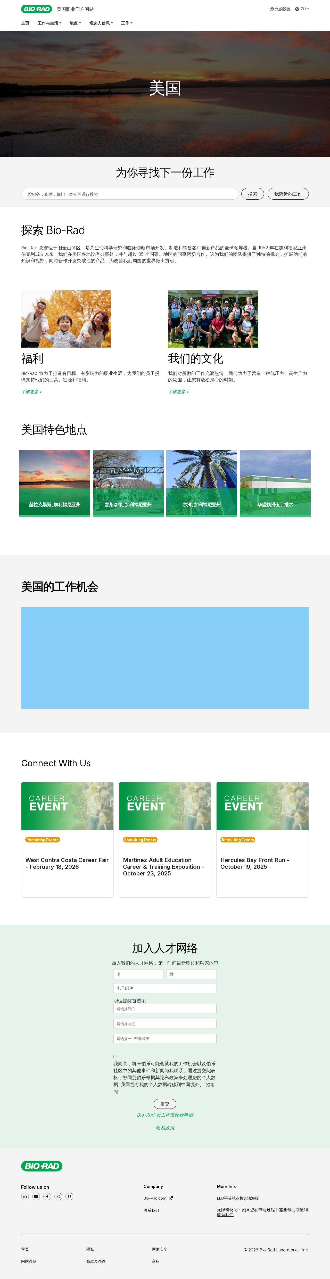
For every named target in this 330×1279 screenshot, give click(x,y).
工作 (125, 23)
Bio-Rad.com (155, 1198)
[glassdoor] (69, 1196)
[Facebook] (47, 1196)
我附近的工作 (288, 194)
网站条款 (29, 1261)
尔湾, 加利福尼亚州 (202, 504)
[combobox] (126, 1008)
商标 (156, 1261)
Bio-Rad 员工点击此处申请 (165, 1115)
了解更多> (31, 391)
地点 (74, 23)
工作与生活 (48, 23)
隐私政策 (165, 1127)
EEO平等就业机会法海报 (238, 1198)
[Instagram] (58, 1196)
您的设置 (283, 8)
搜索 (252, 194)
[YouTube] (36, 1196)
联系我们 (151, 1210)
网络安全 (159, 1249)
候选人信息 (99, 23)
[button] (302, 9)
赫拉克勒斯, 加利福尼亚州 (54, 504)
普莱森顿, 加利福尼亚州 (128, 504)
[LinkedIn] (25, 1196)
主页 (25, 23)
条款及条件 (96, 1261)
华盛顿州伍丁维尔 (275, 504)
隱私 (90, 1249)
